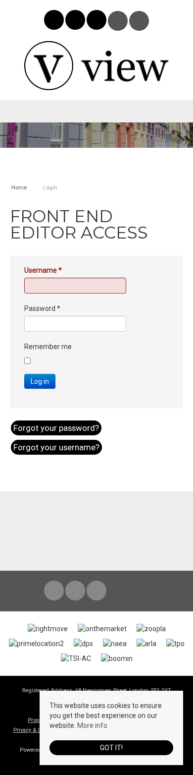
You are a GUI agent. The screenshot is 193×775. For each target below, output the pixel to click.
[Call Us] (139, 20)
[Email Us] (118, 20)
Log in (40, 381)
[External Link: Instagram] (76, 21)
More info (92, 725)
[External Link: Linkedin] (97, 21)
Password (42, 308)
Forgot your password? (56, 428)
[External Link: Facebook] (54, 21)
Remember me (48, 347)
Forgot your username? (56, 447)
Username (43, 270)
